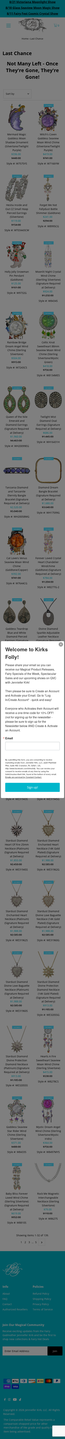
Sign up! (32, 787)
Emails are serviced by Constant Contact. (23, 777)
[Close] (61, 644)
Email (9, 738)
